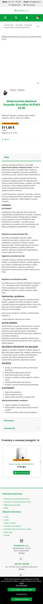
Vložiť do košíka (23, 473)
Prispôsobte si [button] (21, 594)
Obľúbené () (15, 5)
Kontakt (7, 535)
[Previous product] (37, 26)
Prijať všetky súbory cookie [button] (21, 589)
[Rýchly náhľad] (38, 457)
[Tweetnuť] (5, 139)
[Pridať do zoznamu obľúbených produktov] (38, 449)
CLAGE (6, 520)
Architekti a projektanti (12, 526)
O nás (6, 517)
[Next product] (38, 26)
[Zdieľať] (2, 139)
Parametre (9, 420)
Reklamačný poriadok (12, 505)
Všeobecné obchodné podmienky (16, 499)
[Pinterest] (8, 139)
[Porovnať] (38, 453)
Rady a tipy (8, 532)
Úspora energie (10, 523)
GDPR (6, 508)
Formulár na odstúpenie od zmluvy (17, 502)
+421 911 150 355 (14, 2)
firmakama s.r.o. (21, 545)
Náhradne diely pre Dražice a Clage (17, 529)
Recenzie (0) (9, 428)
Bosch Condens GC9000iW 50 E (21, 464)
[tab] (21, 157)
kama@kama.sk (35, 2)
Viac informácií (21, 585)
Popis (6, 157)
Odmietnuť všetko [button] (21, 599)
